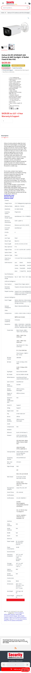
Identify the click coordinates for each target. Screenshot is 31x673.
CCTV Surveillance (19, 613)
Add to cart (17, 669)
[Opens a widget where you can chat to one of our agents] (25, 670)
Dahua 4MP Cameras (9, 614)
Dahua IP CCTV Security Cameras (18, 619)
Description (4, 136)
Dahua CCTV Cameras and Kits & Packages (19, 12)
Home (2, 12)
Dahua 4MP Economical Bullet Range (13, 615)
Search (27, 8)
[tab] (4, 136)
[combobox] (13, 8)
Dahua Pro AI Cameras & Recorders (13, 620)
